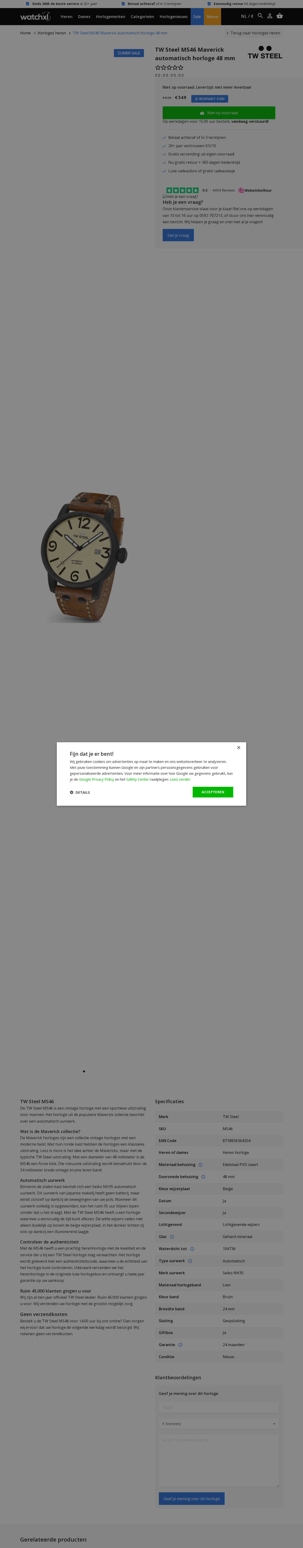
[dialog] (151, 774)
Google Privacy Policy (96, 779)
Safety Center (137, 779)
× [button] (238, 748)
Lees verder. (180, 779)
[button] (80, 792)
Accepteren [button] (213, 792)
